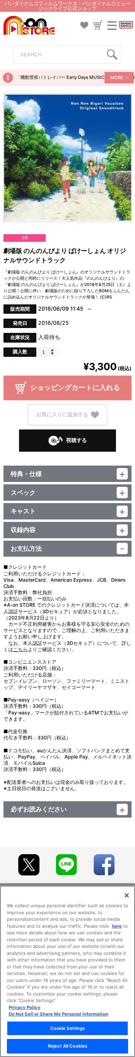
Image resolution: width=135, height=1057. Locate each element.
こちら (20, 649)
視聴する (76, 440)
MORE (116, 77)
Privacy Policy (24, 1007)
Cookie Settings (67, 1028)
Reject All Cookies (67, 1046)
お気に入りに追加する (62, 414)
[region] (67, 971)
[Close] (126, 895)
